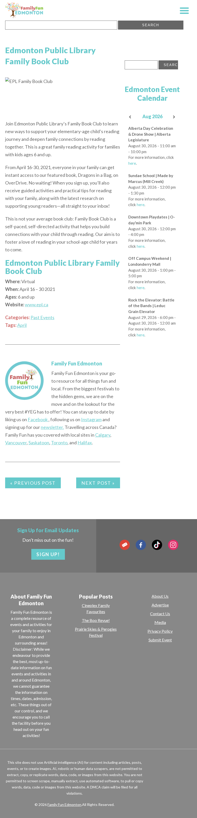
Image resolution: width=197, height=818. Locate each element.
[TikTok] (157, 545)
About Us (160, 596)
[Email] (125, 545)
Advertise (160, 604)
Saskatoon (38, 442)
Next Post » (98, 483)
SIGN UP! (48, 554)
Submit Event (160, 639)
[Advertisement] (152, 413)
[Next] (174, 117)
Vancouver (16, 442)
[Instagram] (173, 545)
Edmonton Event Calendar (152, 93)
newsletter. (52, 427)
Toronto (59, 442)
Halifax (84, 442)
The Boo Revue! (96, 620)
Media (160, 622)
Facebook (38, 419)
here (132, 163)
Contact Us (160, 613)
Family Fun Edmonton (76, 363)
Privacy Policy (160, 631)
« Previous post (33, 483)
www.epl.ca (36, 304)
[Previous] (130, 117)
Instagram (91, 419)
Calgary (102, 435)
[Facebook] (141, 545)
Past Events (42, 317)
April (22, 325)
